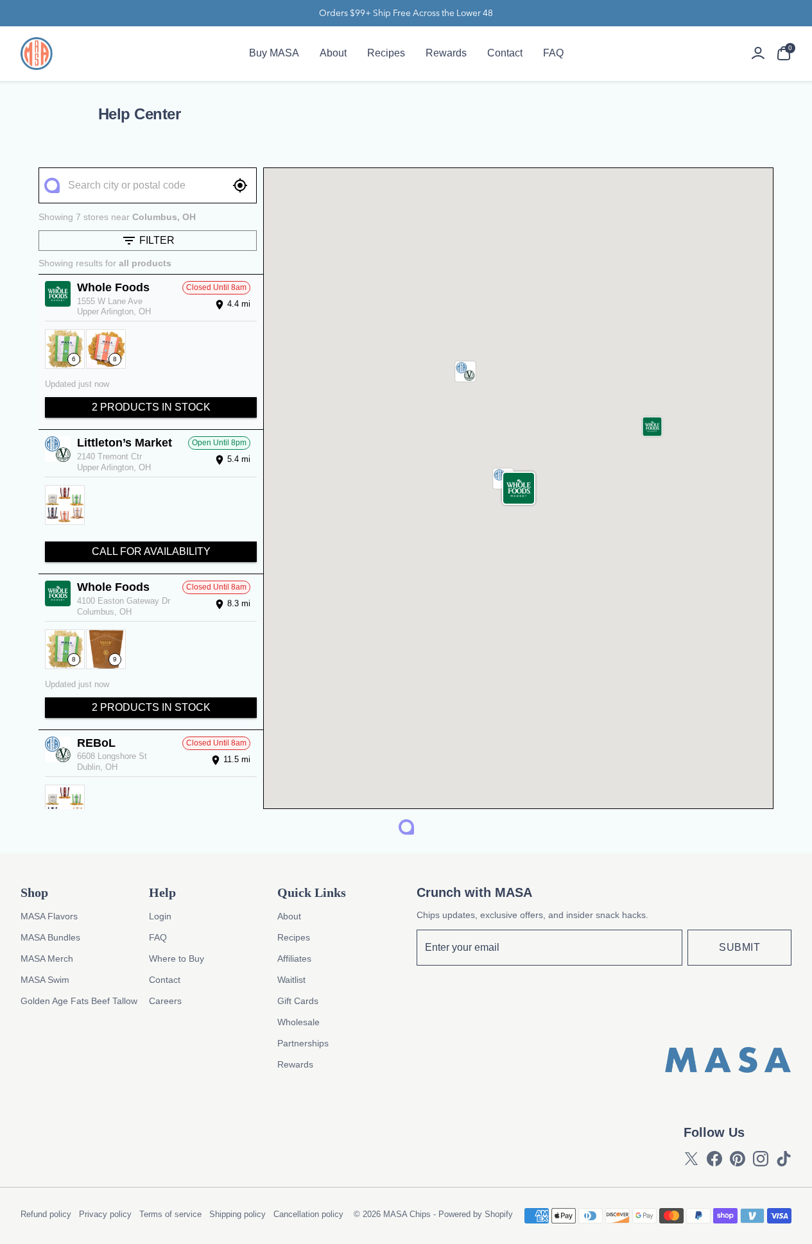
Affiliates (294, 958)
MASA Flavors (49, 916)
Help (162, 892)
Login (160, 916)
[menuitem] (274, 53)
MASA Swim (45, 980)
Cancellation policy (308, 1214)
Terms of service (170, 1214)
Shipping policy (237, 1214)
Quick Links (311, 892)
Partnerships (303, 1043)
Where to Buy (176, 958)
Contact (505, 52)
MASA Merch (47, 958)
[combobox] (147, 185)
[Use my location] (240, 185)
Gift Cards (297, 1001)
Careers (165, 1001)
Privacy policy (105, 1214)
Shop (34, 892)
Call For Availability (151, 551)
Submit (739, 947)
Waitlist (291, 980)
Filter (157, 240)
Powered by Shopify (475, 1214)
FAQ (553, 52)
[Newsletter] (550, 948)
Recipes (386, 52)
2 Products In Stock (151, 407)
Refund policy (46, 1214)
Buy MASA (274, 52)
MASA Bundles (50, 937)
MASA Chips (407, 1214)
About (333, 52)
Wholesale (298, 1022)
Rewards (446, 52)
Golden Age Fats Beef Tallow (79, 1001)
